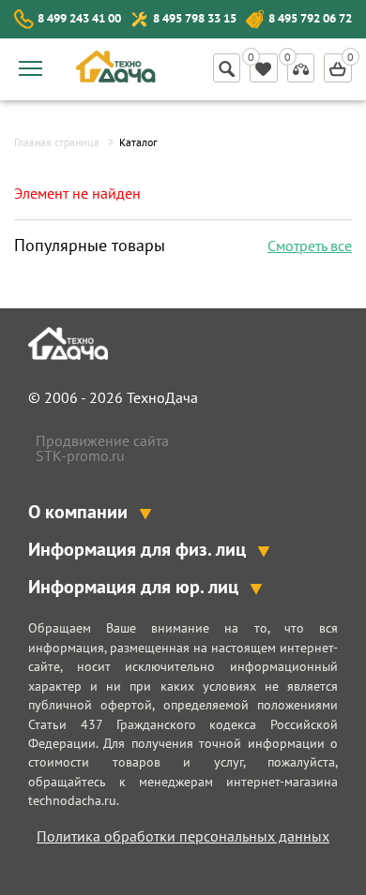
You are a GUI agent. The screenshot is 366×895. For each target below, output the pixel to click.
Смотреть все (309, 245)
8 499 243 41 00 (79, 18)
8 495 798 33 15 (194, 18)
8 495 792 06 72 (310, 18)
